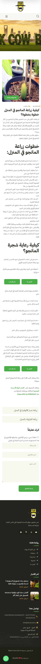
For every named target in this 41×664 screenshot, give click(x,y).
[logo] (20, 6)
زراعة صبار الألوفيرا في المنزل (25, 410)
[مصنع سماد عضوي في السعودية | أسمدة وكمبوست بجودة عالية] (34, 584)
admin (37, 106)
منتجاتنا (33, 553)
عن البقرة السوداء (30, 549)
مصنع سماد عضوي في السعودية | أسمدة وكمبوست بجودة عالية (16, 582)
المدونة (33, 560)
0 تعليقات (26, 106)
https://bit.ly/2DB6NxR (26, 394)
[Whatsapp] (6, 658)
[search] (37, 16)
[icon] (36, 532)
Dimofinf (16, 658)
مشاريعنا (32, 557)
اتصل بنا (29, 281)
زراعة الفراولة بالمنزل (28, 419)
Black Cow (12, 650)
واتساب (11, 281)
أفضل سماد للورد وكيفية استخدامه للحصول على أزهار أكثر (16, 594)
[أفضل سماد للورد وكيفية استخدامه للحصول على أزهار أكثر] (34, 596)
